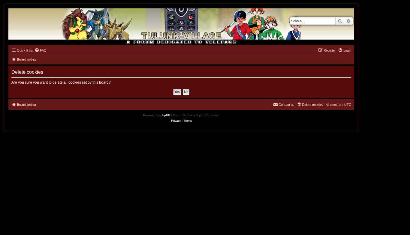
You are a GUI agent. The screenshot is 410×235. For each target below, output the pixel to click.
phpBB (165, 115)
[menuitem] (41, 50)
